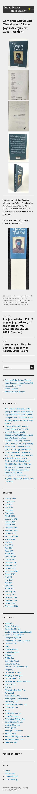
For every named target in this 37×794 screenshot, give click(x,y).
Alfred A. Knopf (11, 389)
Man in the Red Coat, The (15, 690)
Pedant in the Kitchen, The (16, 705)
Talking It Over (11, 728)
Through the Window (14, 731)
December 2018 (11, 528)
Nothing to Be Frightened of (16, 699)
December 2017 (11, 562)
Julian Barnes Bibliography (12, 788)
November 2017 (11, 565)
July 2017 (8, 577)
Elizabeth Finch (11, 649)
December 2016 (11, 597)
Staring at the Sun (12, 725)
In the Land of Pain (12, 673)
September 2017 (11, 571)
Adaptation (9, 623)
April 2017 (9, 586)
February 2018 (10, 557)
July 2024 (8, 504)
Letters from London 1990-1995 (17, 681)
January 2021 (10, 525)
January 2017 (10, 594)
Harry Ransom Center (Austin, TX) (19, 383)
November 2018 (11, 531)
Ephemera (9, 655)
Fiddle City (9, 658)
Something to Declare (14, 722)
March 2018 (9, 554)
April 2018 (9, 551)
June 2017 (8, 580)
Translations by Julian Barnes (17, 736)
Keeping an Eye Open (14, 675)
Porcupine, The (11, 707)
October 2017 (10, 568)
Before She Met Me (12, 629)
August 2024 (10, 501)
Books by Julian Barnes (14, 635)
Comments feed (11, 777)
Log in (7, 771)
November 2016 (11, 600)
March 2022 (10, 516)
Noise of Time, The (20, 298)
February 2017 (10, 592)
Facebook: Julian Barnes (15, 392)
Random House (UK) (13, 386)
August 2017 (10, 574)
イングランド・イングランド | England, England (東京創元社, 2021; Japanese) (19, 479)
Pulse (7, 710)
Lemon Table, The (12, 678)
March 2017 (9, 589)
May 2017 (8, 583)
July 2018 (8, 542)
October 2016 (10, 603)
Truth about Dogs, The (14, 739)
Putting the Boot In (12, 713)
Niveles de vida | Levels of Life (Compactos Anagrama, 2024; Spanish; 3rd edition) (17, 470)
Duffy (7, 646)
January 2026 (10, 499)
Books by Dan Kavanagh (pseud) (18, 632)
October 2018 (10, 533)
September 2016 (11, 606)
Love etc (8, 687)
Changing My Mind (13, 638)
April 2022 (9, 513)
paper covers (14, 302)
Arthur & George (11, 626)
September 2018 (11, 536)
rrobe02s (9, 296)
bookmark (26, 300)
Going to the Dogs (12, 664)
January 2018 (10, 560)
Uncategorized (11, 742)
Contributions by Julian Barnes (17, 641)
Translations (7, 300)
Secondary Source (12, 716)
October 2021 (10, 522)
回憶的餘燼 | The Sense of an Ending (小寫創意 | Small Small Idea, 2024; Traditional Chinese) (18, 461)
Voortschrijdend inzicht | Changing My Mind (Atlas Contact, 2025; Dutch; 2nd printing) (19, 435)
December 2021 (11, 519)
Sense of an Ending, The (15, 719)
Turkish (25, 304)
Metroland (9, 693)
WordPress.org (11, 779)
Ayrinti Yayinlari (17, 300)
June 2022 (9, 507)
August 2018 (10, 539)
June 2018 (9, 545)
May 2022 (9, 510)
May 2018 (9, 548)
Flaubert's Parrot (12, 661)
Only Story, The (11, 702)
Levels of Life (10, 684)
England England (12, 652)
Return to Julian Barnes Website (18, 380)
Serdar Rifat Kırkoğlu (16, 304)
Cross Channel (11, 644)
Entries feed (10, 774)
